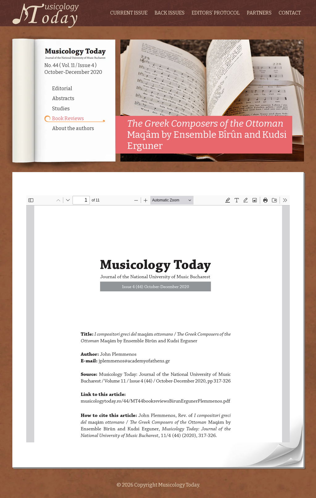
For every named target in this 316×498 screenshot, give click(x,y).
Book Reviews (68, 118)
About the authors (73, 128)
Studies (61, 109)
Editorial (62, 88)
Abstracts (63, 98)
